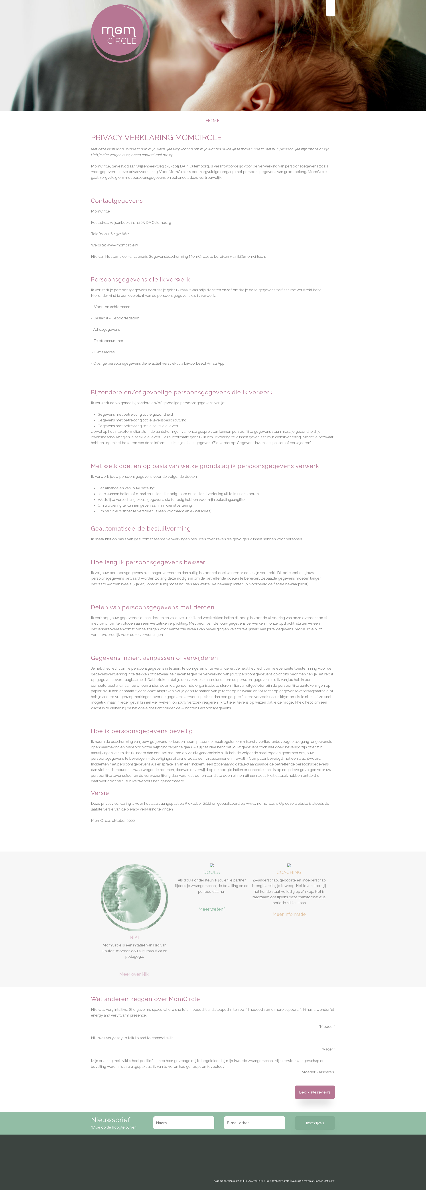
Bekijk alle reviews (315, 1092)
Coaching (289, 872)
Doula (211, 872)
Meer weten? (212, 909)
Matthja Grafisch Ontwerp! (319, 1180)
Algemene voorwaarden (228, 1180)
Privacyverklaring (255, 1180)
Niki (134, 937)
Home (213, 120)
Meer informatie (289, 914)
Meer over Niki (134, 974)
